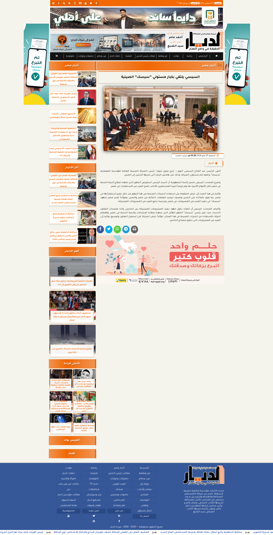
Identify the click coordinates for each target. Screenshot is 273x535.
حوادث (176, 56)
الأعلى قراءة (72, 363)
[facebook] (96, 3)
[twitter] (91, 3)
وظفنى (144, 505)
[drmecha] (136, 60)
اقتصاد (128, 56)
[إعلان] (36, 64)
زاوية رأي (144, 484)
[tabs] (53, 3)
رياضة (189, 56)
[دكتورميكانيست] (107, 43)
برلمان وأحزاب (144, 489)
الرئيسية (144, 468)
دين (68, 489)
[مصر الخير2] (160, 259)
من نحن (119, 511)
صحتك (119, 489)
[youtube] (85, 3)
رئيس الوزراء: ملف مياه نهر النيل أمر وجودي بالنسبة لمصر (47, 532)
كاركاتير (144, 495)
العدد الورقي (119, 484)
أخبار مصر (203, 56)
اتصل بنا (144, 516)
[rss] (69, 3)
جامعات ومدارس (119, 495)
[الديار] (237, 64)
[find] (64, 3)
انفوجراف (144, 500)
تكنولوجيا (70, 56)
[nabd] (74, 3)
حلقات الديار (115, 56)
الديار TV (94, 484)
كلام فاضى (119, 500)
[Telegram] (126, 229)
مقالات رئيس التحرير (145, 56)
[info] (58, 3)
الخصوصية (69, 511)
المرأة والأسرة (68, 479)
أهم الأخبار (72, 251)
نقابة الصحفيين (68, 505)
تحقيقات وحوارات (85, 56)
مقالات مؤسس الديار (68, 495)
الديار (211, 163)
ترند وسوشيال (93, 495)
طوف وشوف (94, 505)
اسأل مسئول (144, 511)
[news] (80, 3)
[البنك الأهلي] (136, 18)
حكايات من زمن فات (68, 484)
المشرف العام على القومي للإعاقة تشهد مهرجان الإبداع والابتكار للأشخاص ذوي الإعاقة (137, 532)
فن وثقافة (162, 56)
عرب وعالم (101, 56)
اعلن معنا (94, 511)
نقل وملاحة (119, 505)
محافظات (93, 489)
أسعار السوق (68, 500)
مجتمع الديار (93, 500)
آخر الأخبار (71, 167)
